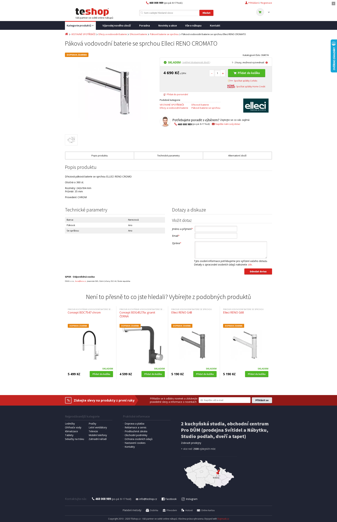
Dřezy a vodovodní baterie (112, 34)
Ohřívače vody (73, 427)
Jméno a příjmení (182, 229)
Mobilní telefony (98, 435)
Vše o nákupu (193, 25)
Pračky (92, 423)
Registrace (266, 2)
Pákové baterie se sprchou (164, 34)
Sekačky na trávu (74, 439)
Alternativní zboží (237, 155)
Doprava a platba (134, 423)
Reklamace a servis (135, 427)
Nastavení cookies (135, 442)
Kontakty (130, 446)
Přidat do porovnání (177, 94)
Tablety (69, 435)
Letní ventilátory (98, 427)
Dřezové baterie (138, 34)
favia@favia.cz (80, 281)
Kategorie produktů (79, 25)
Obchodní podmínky (136, 435)
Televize (93, 431)
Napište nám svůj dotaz (227, 124)
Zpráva (176, 243)
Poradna (144, 25)
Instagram (191, 499)
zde (250, 264)
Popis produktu (99, 155)
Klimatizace (71, 431)
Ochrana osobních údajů (139, 439)
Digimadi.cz (223, 518)
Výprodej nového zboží (117, 25)
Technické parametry (168, 155)
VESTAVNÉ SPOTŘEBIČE (83, 34)
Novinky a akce (167, 25)
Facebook (171, 499)
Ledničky (70, 423)
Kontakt (215, 25)
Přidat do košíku (249, 73)
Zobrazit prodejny (191, 442)
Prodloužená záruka (136, 431)
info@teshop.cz (148, 499)
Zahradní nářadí (98, 439)
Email (176, 235)
